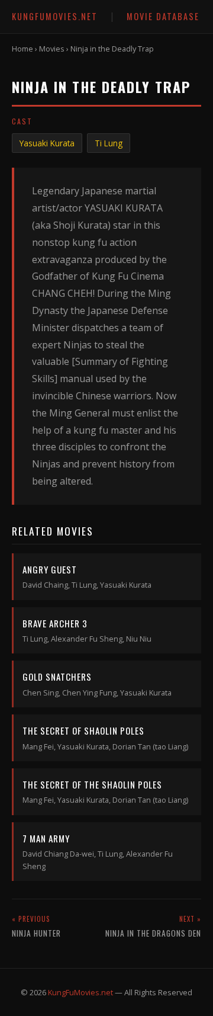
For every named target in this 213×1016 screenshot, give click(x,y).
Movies (51, 48)
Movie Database (163, 16)
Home (22, 48)
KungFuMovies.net (55, 16)
